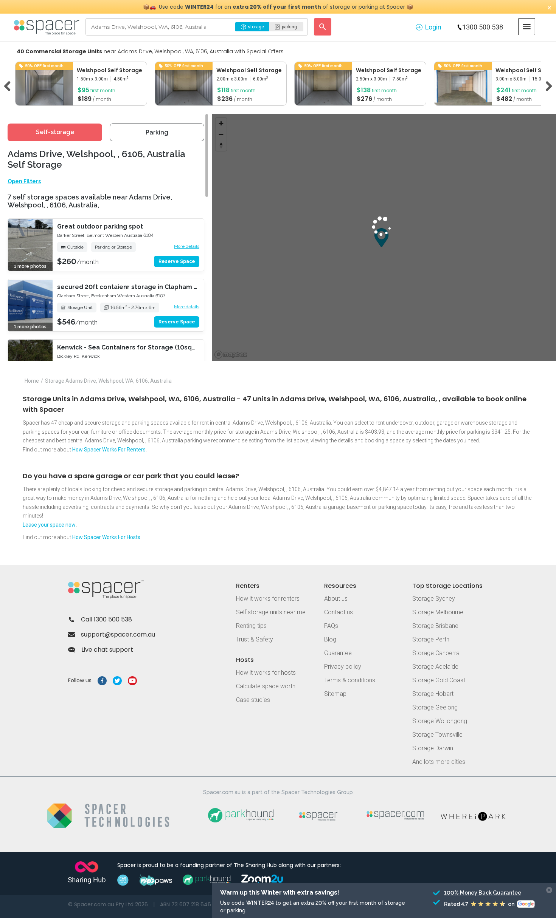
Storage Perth (430, 639)
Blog (330, 639)
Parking (157, 132)
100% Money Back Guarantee (472, 893)
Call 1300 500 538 (106, 619)
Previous (10, 85)
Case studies (253, 699)
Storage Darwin (432, 748)
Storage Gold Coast (438, 680)
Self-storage (55, 132)
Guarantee (338, 653)
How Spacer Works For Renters (109, 450)
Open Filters (24, 181)
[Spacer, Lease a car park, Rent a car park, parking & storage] (48, 26)
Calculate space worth (265, 686)
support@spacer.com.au (118, 634)
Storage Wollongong (439, 721)
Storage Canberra (436, 653)
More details (186, 246)
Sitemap (335, 693)
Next (546, 85)
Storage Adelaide (435, 666)
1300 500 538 (482, 27)
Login (433, 27)
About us (336, 598)
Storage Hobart (432, 693)
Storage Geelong (435, 707)
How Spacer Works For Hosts (106, 537)
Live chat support (107, 649)
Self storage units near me (271, 612)
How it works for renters (268, 598)
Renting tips (251, 625)
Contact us (338, 612)
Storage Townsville (437, 734)
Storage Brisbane (435, 625)
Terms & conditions (349, 680)
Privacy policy (342, 666)
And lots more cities (438, 761)
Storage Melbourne (437, 612)
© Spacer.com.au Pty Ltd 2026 (108, 904)
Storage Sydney (433, 598)
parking (289, 26)
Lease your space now (49, 525)
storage (256, 26)
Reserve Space (176, 261)
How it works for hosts (266, 672)
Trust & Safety (254, 639)
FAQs (331, 625)
